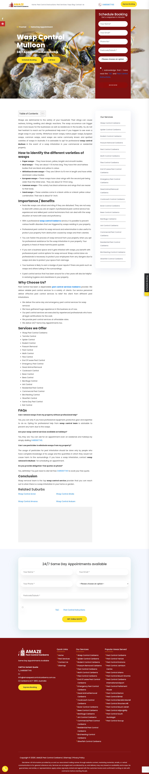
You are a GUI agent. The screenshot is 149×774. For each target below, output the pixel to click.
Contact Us (63, 662)
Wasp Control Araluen (65, 501)
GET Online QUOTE (74, 619)
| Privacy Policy (78, 757)
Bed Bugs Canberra (108, 219)
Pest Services (64, 659)
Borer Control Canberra (110, 206)
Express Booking (129, 4)
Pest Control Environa (115, 662)
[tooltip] (2, 18)
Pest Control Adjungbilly (116, 710)
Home (61, 655)
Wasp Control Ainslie (65, 494)
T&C (110, 73)
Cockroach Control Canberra (112, 199)
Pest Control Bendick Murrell (118, 700)
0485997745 (108, 4)
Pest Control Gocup (115, 721)
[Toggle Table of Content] (41, 113)
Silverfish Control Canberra (111, 259)
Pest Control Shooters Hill (117, 703)
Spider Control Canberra (110, 129)
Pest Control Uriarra (114, 672)
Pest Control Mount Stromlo (118, 676)
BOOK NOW (113, 85)
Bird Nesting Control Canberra (112, 252)
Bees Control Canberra (109, 212)
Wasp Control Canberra (110, 123)
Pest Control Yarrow (115, 659)
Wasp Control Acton (27, 494)
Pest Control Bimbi (114, 696)
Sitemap (62, 665)
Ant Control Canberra (109, 225)
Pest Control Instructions (74, 610)
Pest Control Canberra (109, 149)
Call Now (51, 60)
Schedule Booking (29, 60)
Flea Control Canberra (109, 162)
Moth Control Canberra (110, 156)
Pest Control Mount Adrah (117, 707)
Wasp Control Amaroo (28, 501)
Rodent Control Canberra (110, 136)
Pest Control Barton (115, 693)
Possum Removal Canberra (111, 143)
